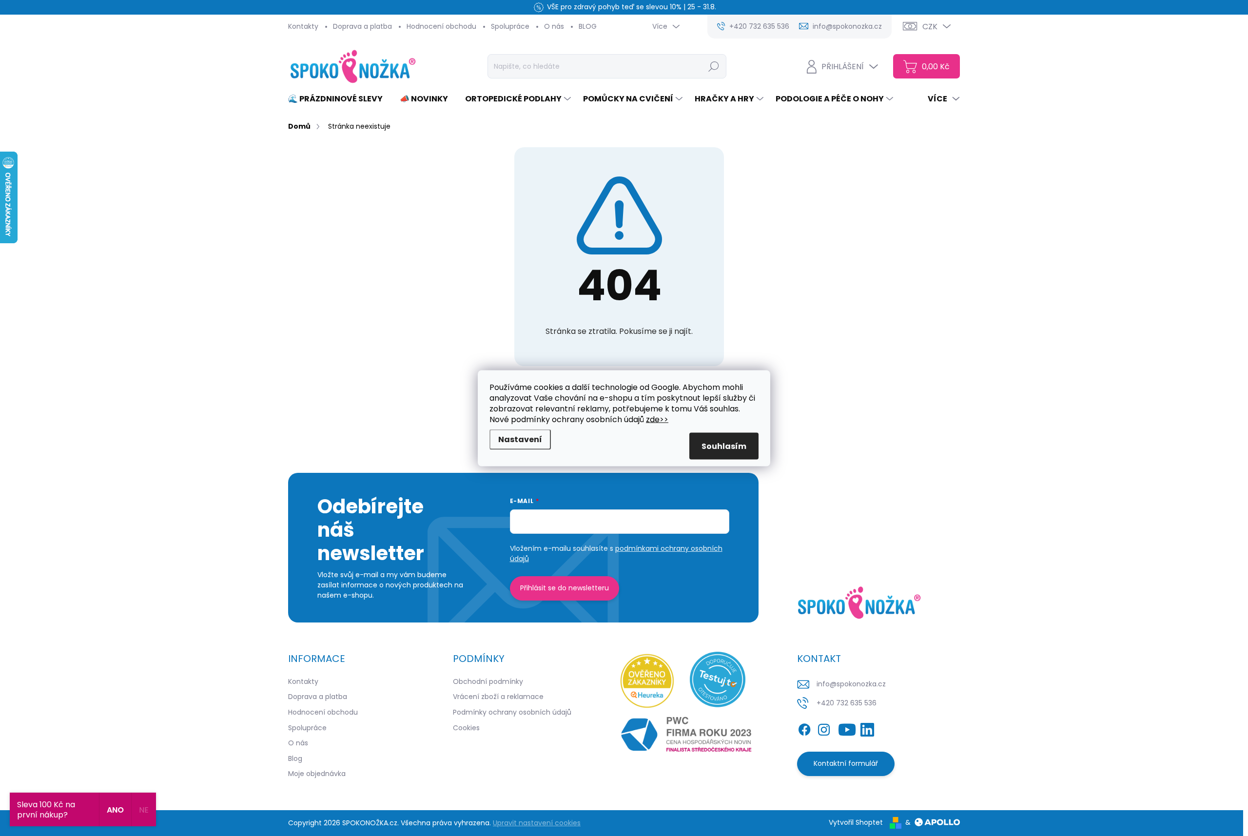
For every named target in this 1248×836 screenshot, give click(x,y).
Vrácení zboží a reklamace (498, 696)
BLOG (588, 26)
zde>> (657, 419)
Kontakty (303, 26)
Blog (295, 758)
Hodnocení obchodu (441, 26)
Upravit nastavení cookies (537, 823)
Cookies (466, 728)
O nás (554, 26)
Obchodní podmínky (488, 681)
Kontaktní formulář (846, 763)
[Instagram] (824, 727)
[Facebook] (804, 727)
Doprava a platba (362, 26)
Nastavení (520, 439)
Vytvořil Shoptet (856, 822)
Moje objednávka (317, 773)
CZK (929, 26)
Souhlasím (724, 445)
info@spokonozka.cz (851, 684)
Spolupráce (510, 26)
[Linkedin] (867, 727)
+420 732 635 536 (847, 703)
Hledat (714, 66)
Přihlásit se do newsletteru (564, 588)
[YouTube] (847, 727)
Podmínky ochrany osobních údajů (512, 712)
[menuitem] (339, 99)
